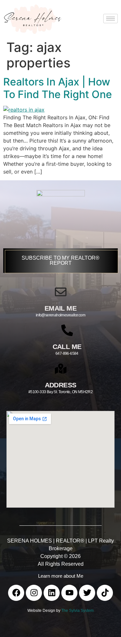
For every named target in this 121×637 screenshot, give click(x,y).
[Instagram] (34, 593)
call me (67, 346)
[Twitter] (87, 593)
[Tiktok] (105, 593)
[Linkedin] (52, 593)
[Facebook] (16, 593)
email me (60, 308)
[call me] (67, 330)
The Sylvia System (77, 610)
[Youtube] (69, 593)
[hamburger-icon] (110, 18)
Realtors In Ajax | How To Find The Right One (57, 87)
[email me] (60, 292)
